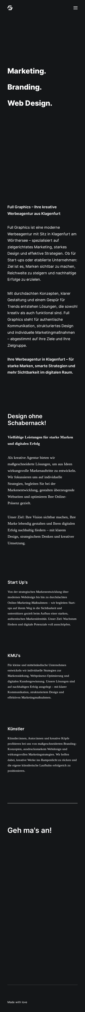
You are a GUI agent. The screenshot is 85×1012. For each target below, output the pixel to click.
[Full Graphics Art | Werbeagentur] (10, 8)
